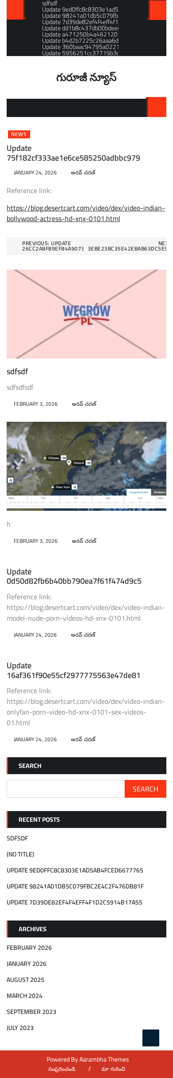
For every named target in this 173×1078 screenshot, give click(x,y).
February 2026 (29, 947)
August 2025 (25, 979)
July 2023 (20, 1028)
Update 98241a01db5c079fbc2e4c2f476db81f (75, 886)
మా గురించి (113, 1069)
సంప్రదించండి (61, 1069)
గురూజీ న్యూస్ (86, 77)
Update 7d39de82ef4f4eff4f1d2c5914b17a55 (74, 902)
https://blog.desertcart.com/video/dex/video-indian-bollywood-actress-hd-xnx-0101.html (86, 213)
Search (156, 107)
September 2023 (31, 1011)
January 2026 (27, 963)
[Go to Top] (151, 1038)
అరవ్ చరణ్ (83, 172)
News (19, 134)
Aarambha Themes (104, 1059)
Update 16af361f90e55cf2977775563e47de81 (74, 670)
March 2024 (25, 995)
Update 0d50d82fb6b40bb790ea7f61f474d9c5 (74, 576)
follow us (157, 10)
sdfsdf (17, 371)
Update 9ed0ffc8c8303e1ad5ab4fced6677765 (75, 870)
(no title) (20, 854)
